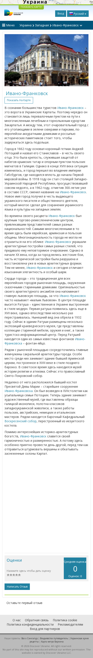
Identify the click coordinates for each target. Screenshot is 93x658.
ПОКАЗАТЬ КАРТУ (31, 6)
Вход (61, 13)
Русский (79, 14)
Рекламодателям (70, 624)
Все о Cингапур (29, 638)
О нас (17, 620)
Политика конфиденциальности (30, 624)
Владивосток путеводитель (54, 638)
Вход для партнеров (45, 629)
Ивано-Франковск (70, 108)
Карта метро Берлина (52, 641)
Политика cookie (65, 620)
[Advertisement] (46, 504)
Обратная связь (37, 620)
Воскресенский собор (21, 421)
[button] (11, 60)
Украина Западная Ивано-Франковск (49, 25)
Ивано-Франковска (19, 391)
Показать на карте (19, 100)
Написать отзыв (17, 586)
